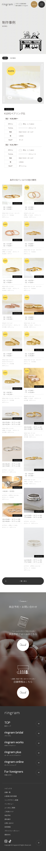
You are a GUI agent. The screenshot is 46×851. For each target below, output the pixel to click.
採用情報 (7, 827)
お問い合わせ (9, 823)
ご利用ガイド (9, 811)
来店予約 (7, 815)
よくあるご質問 (9, 808)
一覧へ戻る (23, 581)
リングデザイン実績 (11, 800)
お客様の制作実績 (10, 796)
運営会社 (7, 834)
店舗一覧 (7, 792)
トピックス (8, 788)
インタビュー (9, 804)
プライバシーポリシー (12, 831)
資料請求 (7, 819)
